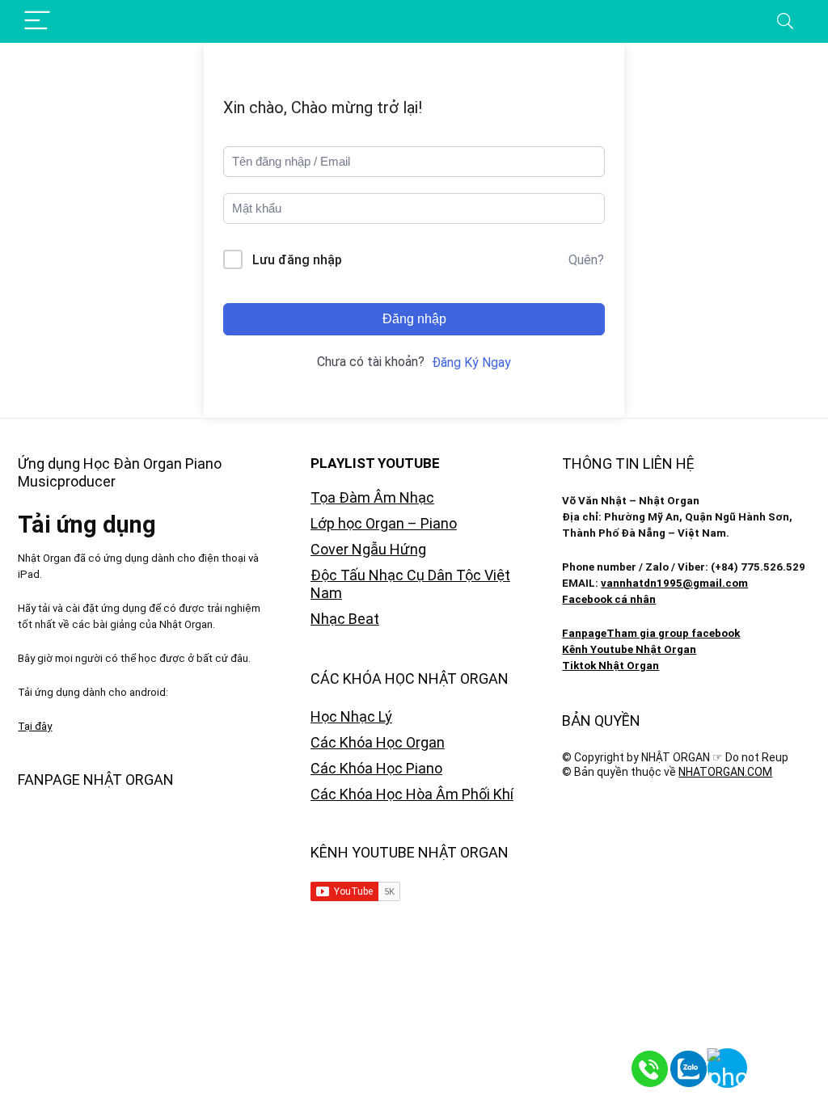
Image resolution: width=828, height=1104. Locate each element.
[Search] (785, 21)
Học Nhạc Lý (351, 716)
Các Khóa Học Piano (376, 768)
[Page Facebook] (787, 1063)
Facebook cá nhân (609, 599)
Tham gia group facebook (673, 633)
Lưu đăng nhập (297, 260)
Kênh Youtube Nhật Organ (629, 649)
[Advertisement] (685, 909)
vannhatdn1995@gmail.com (674, 583)
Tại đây (35, 726)
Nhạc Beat (344, 618)
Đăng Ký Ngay (471, 362)
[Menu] (37, 21)
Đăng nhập (414, 319)
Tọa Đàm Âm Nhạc (372, 497)
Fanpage (584, 633)
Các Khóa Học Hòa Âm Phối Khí (411, 794)
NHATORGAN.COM (725, 771)
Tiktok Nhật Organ (610, 665)
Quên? (586, 260)
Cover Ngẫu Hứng (368, 549)
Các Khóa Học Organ (377, 742)
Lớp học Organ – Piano (383, 523)
